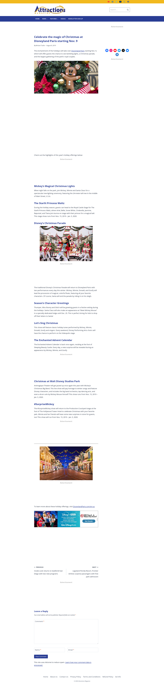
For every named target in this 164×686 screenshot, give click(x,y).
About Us (53, 677)
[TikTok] (116, 1)
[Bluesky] (120, 1)
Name (38, 650)
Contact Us (64, 677)
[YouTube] (108, 1)
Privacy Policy (75, 677)
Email (71, 650)
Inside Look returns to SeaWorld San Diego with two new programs (48, 570)
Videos (63, 19)
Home (37, 19)
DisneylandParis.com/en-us (84, 506)
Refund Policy (107, 677)
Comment (39, 621)
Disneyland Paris (77, 51)
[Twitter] (124, 1)
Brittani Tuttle (40, 45)
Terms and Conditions (91, 677)
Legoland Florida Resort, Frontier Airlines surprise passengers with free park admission (83, 572)
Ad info (118, 677)
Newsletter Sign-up (75, 19)
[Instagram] (112, 1)
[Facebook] (128, 1)
